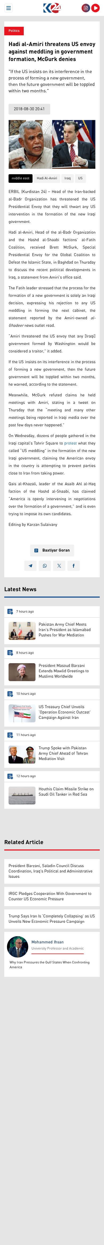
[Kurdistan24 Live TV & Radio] (95, 8)
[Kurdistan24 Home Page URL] (52, 8)
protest (70, 443)
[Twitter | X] (59, 566)
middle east (20, 178)
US (80, 178)
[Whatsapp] (45, 566)
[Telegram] (30, 566)
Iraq (68, 178)
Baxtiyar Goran (56, 550)
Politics (14, 31)
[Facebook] (73, 566)
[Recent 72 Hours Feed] (86, 8)
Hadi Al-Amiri (47, 178)
